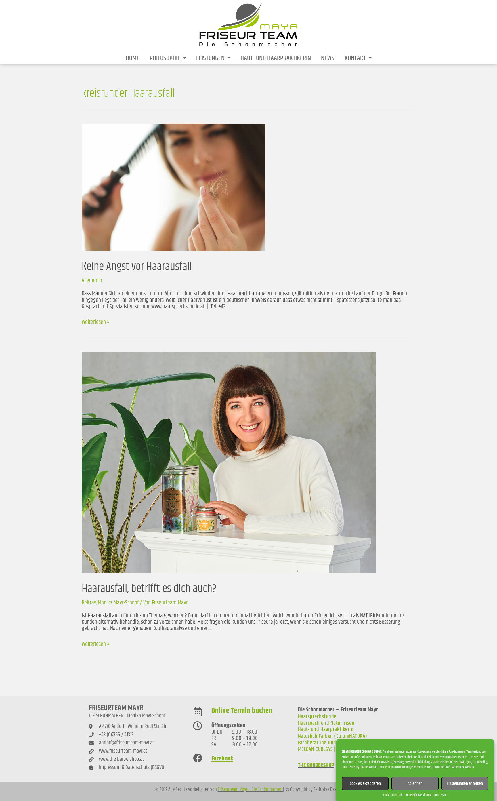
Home (132, 58)
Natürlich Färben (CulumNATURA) (332, 736)
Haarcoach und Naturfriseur (327, 723)
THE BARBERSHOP (316, 765)
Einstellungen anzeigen (465, 783)
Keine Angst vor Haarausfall (137, 266)
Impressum (440, 795)
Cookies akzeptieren (365, 783)
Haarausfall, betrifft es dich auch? (149, 589)
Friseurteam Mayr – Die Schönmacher (250, 789)
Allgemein (92, 280)
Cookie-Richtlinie (393, 795)
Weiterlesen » (96, 322)
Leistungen (210, 58)
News (327, 58)
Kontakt (355, 58)
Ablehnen (415, 783)
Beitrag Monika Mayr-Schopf (110, 602)
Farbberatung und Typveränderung (335, 743)
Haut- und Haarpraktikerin (326, 729)
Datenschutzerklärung (418, 795)
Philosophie (165, 58)
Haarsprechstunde (317, 716)
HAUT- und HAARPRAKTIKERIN (275, 58)
